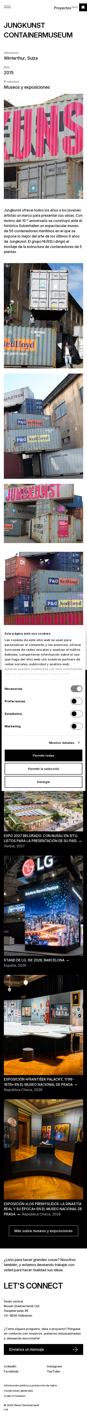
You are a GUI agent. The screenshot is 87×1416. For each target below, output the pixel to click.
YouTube (53, 1371)
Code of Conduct (14, 1395)
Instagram (54, 1366)
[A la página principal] (83, 7)
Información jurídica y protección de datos (30, 1385)
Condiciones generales (18, 1390)
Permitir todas (43, 755)
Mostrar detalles (62, 742)
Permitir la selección (43, 768)
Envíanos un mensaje (26, 1349)
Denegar (43, 782)
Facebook (11, 1371)
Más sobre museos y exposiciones (43, 1231)
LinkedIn (10, 1366)
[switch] (76, 701)
